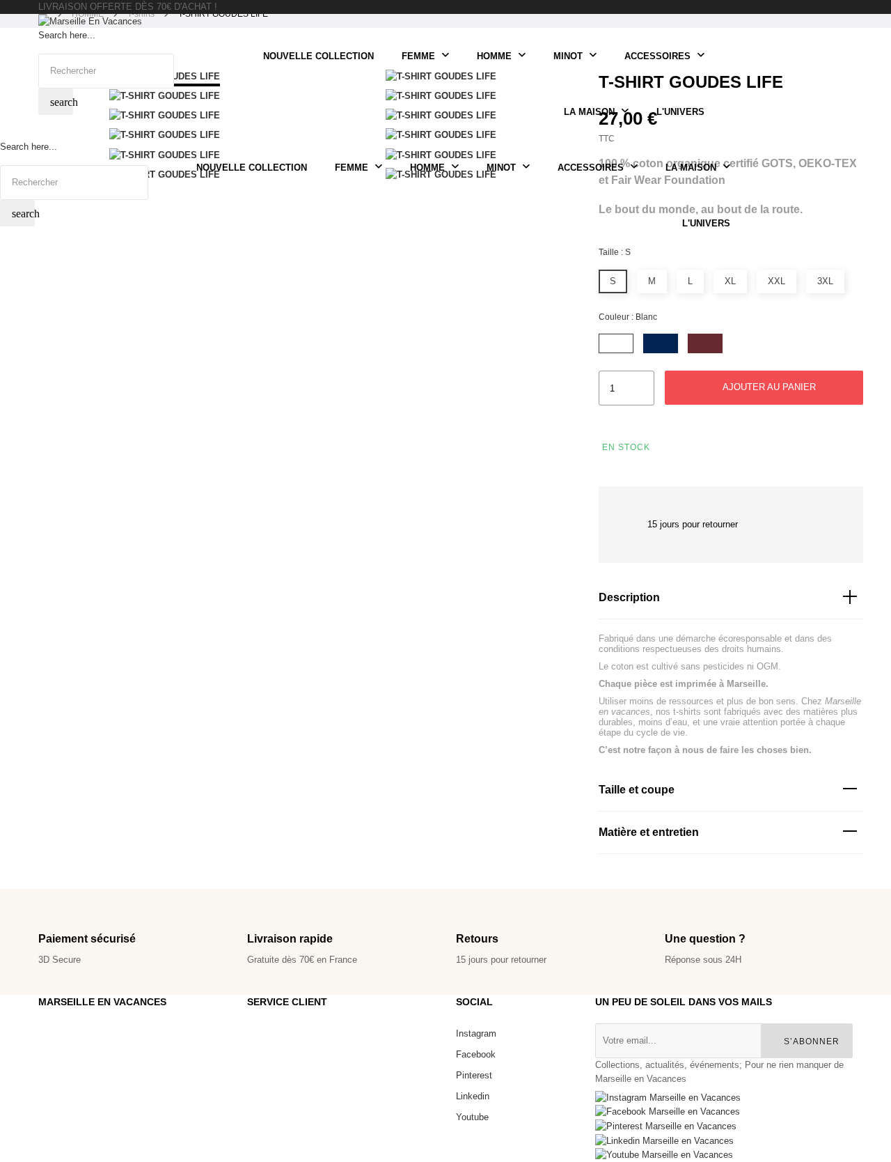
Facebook (476, 1054)
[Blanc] (616, 343)
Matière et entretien (649, 832)
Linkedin (472, 1096)
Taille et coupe (637, 790)
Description (629, 597)
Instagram (476, 1033)
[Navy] (660, 343)
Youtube (472, 1117)
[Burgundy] (705, 343)
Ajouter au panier (768, 387)
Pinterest (474, 1075)
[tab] (731, 598)
